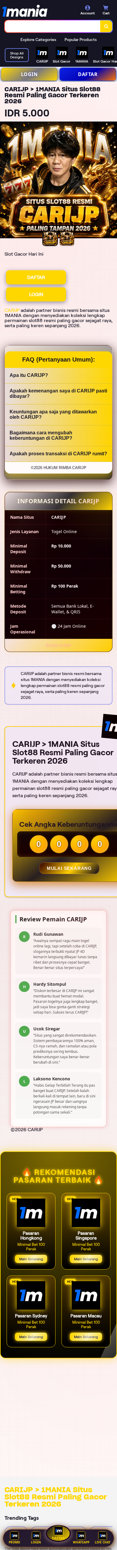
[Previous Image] (5, 180)
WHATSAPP (81, 1542)
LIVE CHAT (102, 1542)
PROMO (14, 1542)
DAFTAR (88, 74)
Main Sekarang (31, 1259)
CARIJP (12, 310)
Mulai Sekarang (69, 868)
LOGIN (29, 74)
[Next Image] (112, 180)
